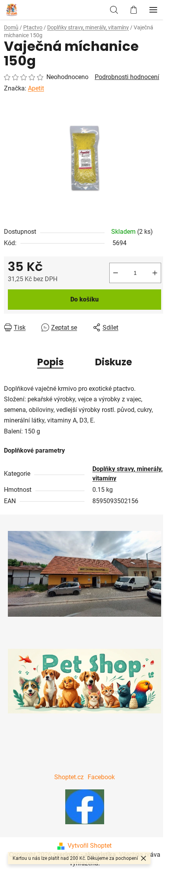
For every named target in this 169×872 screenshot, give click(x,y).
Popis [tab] (50, 362)
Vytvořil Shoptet (90, 845)
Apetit (36, 88)
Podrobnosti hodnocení (127, 77)
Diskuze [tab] (113, 362)
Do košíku (84, 299)
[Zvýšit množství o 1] (155, 273)
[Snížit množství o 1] (115, 273)
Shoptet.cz (69, 777)
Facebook (101, 777)
